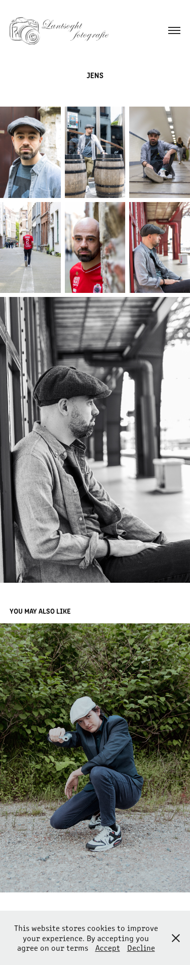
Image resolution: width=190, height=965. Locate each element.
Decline (141, 947)
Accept (107, 947)
